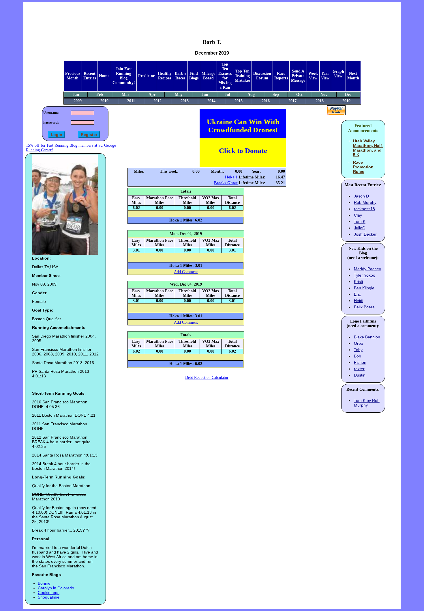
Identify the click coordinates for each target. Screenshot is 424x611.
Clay (358, 215)
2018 (320, 101)
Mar (125, 94)
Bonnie (44, 583)
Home (104, 76)
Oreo (358, 343)
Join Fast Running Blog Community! (123, 76)
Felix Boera (364, 307)
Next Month (353, 75)
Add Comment (186, 272)
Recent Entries (89, 75)
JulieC (359, 228)
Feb (99, 94)
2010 (104, 101)
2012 (157, 101)
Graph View (338, 73)
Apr (152, 94)
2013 (185, 101)
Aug (251, 94)
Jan (76, 94)
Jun (205, 94)
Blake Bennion (367, 337)
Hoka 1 (231, 177)
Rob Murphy (365, 202)
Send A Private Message (298, 76)
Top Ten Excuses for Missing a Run (225, 76)
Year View (325, 75)
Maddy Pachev (367, 269)
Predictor (146, 76)
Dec (348, 94)
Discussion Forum (262, 75)
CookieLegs (48, 592)
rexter (359, 368)
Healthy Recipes (165, 75)
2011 (131, 101)
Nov (323, 94)
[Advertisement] (212, 16)
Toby (358, 349)
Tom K (359, 221)
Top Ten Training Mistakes (242, 76)
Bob (357, 356)
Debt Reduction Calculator (206, 377)
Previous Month (72, 75)
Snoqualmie (48, 597)
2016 (266, 101)
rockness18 (364, 208)
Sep (276, 94)
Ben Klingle (364, 288)
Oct (299, 94)
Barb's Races (180, 75)
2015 (238, 101)
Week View (313, 75)
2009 (78, 101)
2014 (211, 101)
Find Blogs (193, 75)
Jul (227, 94)
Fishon (360, 362)
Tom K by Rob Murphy (367, 402)
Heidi (358, 300)
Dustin (359, 375)
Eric (357, 294)
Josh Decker (365, 234)
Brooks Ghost (226, 183)
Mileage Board (208, 75)
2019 (346, 101)
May (179, 94)
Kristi (358, 281)
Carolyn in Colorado (56, 588)
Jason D (361, 196)
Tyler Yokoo (364, 275)
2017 (292, 101)
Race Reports (281, 75)
